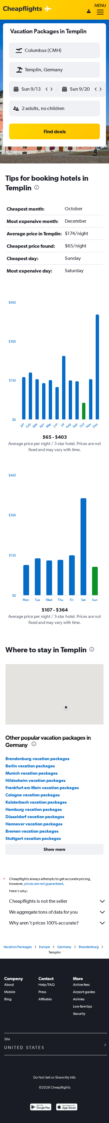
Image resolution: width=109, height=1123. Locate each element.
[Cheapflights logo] (22, 9)
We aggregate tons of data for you (43, 912)
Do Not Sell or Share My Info (54, 1077)
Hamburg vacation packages (33, 809)
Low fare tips (82, 1006)
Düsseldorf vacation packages (34, 816)
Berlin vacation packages (30, 765)
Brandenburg (89, 947)
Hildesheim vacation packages (35, 780)
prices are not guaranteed (43, 884)
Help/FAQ (46, 985)
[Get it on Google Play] (40, 1108)
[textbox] (54, 50)
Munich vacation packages (31, 773)
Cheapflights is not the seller (38, 901)
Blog (8, 999)
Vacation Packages (17, 947)
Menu (100, 5)
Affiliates (45, 999)
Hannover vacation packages (33, 823)
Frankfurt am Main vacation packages (42, 787)
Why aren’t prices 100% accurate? (44, 923)
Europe (44, 947)
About (9, 985)
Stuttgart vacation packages (33, 838)
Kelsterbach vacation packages (36, 802)
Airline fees (81, 985)
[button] (19, 50)
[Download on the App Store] (66, 1108)
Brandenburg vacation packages (37, 758)
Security (79, 1014)
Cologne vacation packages (32, 794)
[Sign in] (88, 12)
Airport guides (84, 992)
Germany (64, 947)
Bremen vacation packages (31, 831)
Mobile (9, 992)
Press (42, 992)
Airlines (78, 999)
